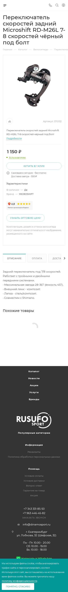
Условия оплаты (34, 475)
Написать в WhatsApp (36, 558)
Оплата (37, 258)
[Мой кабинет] (63, 5)
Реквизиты (34, 451)
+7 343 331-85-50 (34, 508)
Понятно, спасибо (18, 586)
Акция (34, 495)
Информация (34, 444)
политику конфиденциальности (19, 581)
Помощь (34, 468)
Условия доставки (34, 480)
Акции (34, 385)
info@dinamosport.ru (36, 524)
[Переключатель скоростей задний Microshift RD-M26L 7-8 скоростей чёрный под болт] (34, 86)
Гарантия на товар (34, 490)
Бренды (34, 399)
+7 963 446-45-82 (34, 513)
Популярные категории (34, 432)
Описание (14, 258)
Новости (34, 378)
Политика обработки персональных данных (34, 456)
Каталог (34, 371)
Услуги (34, 392)
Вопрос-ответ (34, 485)
